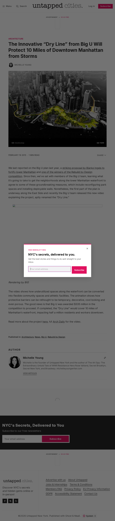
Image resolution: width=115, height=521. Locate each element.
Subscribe (79, 270)
